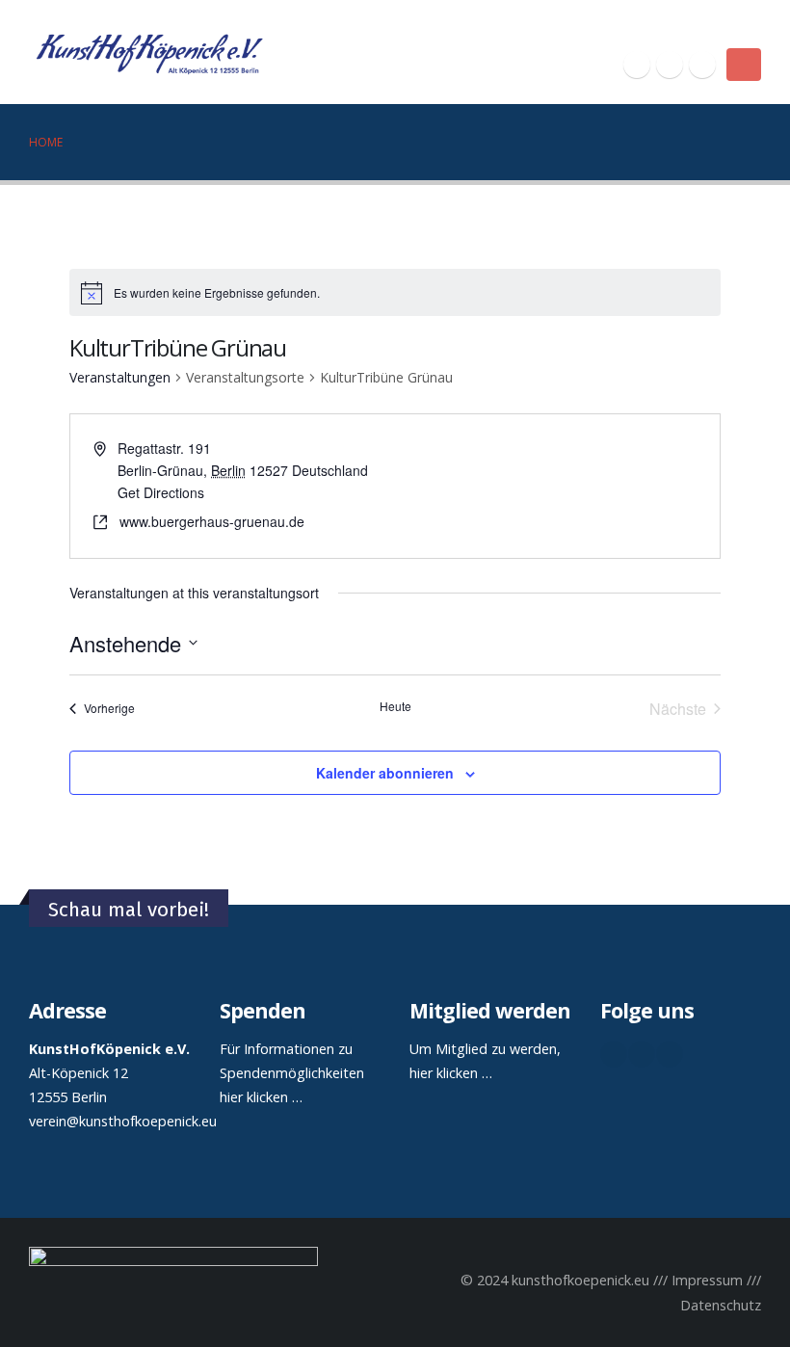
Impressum (707, 1280)
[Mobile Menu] (743, 64)
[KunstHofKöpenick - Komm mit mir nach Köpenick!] (149, 52)
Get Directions (161, 492)
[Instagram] (702, 64)
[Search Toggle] (753, 28)
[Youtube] (669, 64)
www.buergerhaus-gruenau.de (211, 521)
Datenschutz (720, 1305)
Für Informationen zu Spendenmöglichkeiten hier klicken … (292, 1073)
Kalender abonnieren (385, 772)
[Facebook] (636, 64)
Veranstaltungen (120, 377)
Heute (395, 706)
